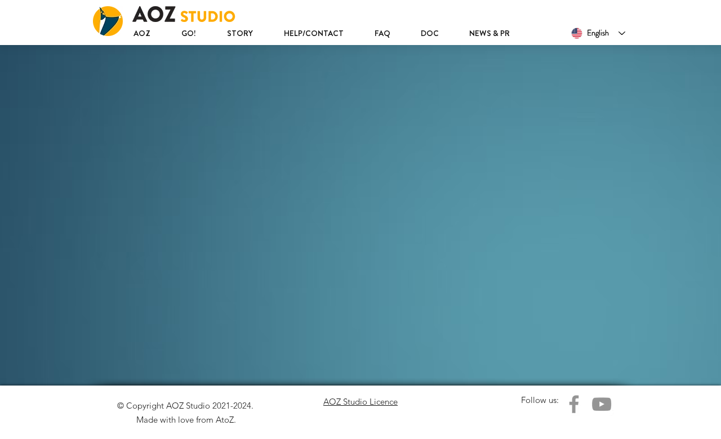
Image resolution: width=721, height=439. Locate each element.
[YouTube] (601, 404)
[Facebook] (574, 404)
